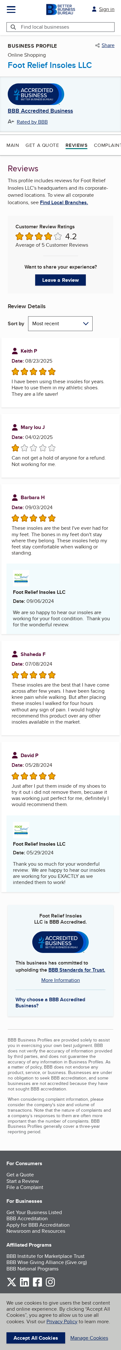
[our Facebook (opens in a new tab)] (37, 1285)
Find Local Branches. (64, 202)
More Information (60, 980)
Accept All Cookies (36, 1338)
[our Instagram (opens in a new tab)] (50, 1285)
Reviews (76, 145)
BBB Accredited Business (40, 111)
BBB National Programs (32, 1268)
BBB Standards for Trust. (76, 970)
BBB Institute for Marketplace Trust (45, 1256)
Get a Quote (42, 145)
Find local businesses (45, 27)
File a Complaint (24, 1187)
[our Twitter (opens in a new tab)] (11, 1285)
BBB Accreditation (27, 1218)
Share (108, 45)
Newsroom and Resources (35, 1231)
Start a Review (22, 1181)
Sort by (16, 323)
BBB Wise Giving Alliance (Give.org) (46, 1262)
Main (12, 145)
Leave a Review (60, 280)
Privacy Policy (61, 1321)
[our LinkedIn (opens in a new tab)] (24, 1285)
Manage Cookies (89, 1338)
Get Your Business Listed (34, 1212)
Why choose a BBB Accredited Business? (50, 1002)
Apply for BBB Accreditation (38, 1225)
